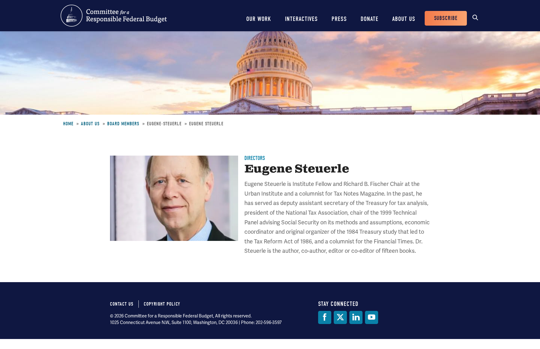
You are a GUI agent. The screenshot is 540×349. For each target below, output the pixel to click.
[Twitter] (340, 317)
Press (339, 18)
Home (68, 124)
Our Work (258, 18)
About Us (403, 18)
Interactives (301, 18)
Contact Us (121, 304)
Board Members (123, 124)
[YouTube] (371, 317)
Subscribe (446, 18)
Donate (369, 18)
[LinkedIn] (355, 317)
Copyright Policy (162, 304)
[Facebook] (324, 317)
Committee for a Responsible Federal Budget (114, 16)
